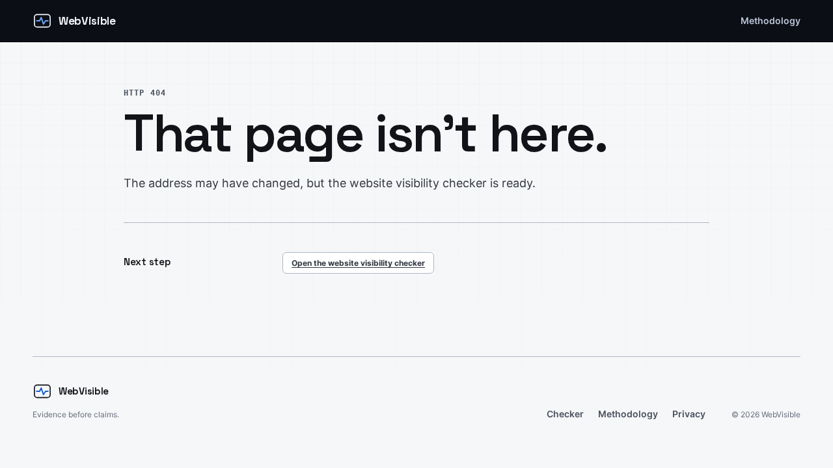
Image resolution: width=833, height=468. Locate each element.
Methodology (770, 20)
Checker (565, 413)
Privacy (688, 413)
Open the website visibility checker (358, 263)
